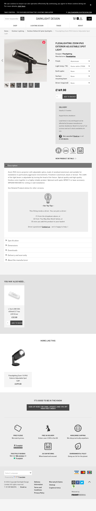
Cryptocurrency (55, 488)
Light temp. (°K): (61, 66)
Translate (21, 477)
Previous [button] (2, 60)
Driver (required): (62, 83)
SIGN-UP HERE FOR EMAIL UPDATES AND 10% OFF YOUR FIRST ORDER (48, 407)
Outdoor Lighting (17, 31)
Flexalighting (71, 56)
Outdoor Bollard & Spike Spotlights (39, 31)
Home (6, 31)
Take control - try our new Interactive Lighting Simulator (28, 12)
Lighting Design (36, 26)
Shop (15, 26)
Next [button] (49, 60)
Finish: (58, 61)
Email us (76, 136)
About (80, 26)
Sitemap (52, 485)
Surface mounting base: (61, 77)
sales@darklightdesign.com (80, 12)
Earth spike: (60, 71)
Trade (58, 26)
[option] (25, 60)
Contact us (46, 227)
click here (21, 6)
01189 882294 (11, 487)
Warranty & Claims (56, 482)
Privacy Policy (39, 493)
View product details (64, 158)
